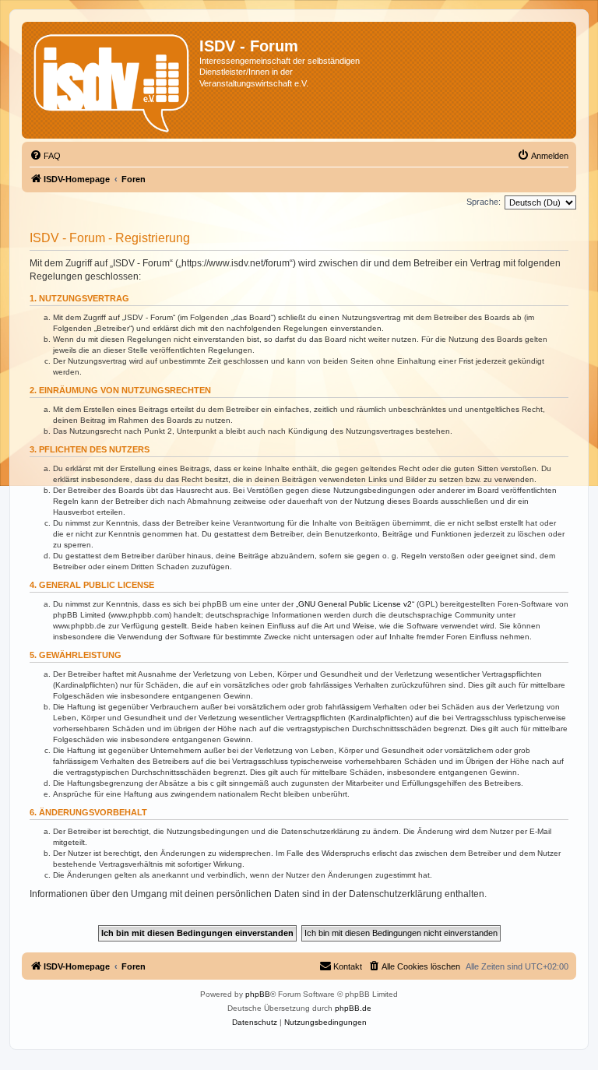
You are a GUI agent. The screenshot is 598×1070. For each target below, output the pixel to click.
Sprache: (483, 201)
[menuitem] (45, 155)
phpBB (257, 994)
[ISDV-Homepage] (112, 80)
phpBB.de (353, 1008)
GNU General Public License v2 (355, 604)
